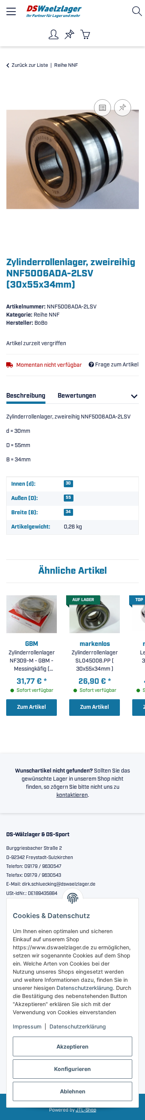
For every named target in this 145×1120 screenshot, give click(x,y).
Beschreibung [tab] (25, 396)
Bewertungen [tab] (77, 396)
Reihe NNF (47, 315)
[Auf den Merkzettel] (122, 107)
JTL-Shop (86, 1110)
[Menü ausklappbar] (11, 8)
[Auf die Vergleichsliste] (102, 107)
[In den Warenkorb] (12, 89)
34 (68, 512)
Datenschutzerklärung (84, 987)
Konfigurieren (72, 1069)
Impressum (27, 1026)
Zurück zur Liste (30, 65)
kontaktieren (72, 795)
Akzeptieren (72, 1046)
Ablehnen (72, 1091)
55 (68, 497)
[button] (138, 11)
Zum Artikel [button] (31, 707)
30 (68, 483)
